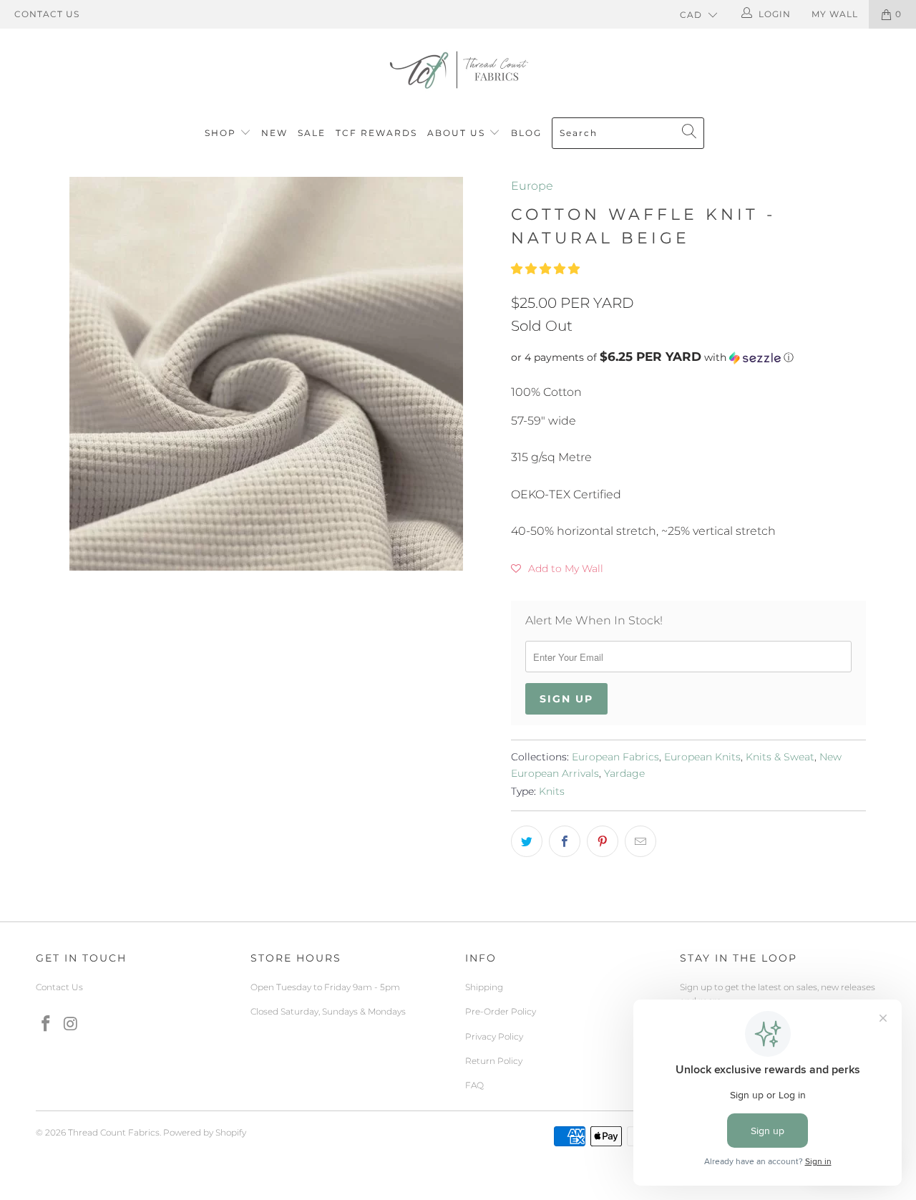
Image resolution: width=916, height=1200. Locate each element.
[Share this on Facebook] (564, 841)
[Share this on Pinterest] (602, 841)
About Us (458, 132)
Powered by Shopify (204, 1132)
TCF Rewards (376, 132)
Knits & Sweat (780, 756)
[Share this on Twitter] (526, 841)
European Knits (702, 756)
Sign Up (566, 698)
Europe (532, 186)
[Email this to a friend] (640, 841)
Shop (220, 132)
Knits (552, 791)
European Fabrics (615, 756)
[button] (545, 269)
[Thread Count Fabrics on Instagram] (71, 1024)
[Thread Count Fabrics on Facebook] (46, 1024)
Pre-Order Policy (500, 1011)
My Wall (835, 14)
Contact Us (46, 14)
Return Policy (493, 1060)
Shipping (484, 987)
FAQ (474, 1085)
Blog (526, 132)
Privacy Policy (494, 1036)
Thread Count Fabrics (114, 1132)
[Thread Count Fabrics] (458, 70)
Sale (312, 132)
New (274, 132)
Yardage (624, 773)
